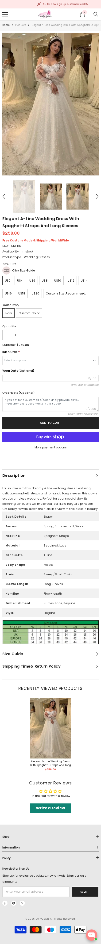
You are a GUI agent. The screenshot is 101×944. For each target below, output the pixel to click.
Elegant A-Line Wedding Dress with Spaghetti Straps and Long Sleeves (50, 763)
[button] (3, 196)
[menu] (5, 14)
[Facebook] (5, 903)
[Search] (96, 14)
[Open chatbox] (91, 935)
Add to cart (50, 423)
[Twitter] (22, 903)
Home (6, 25)
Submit (85, 891)
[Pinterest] (13, 903)
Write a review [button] (50, 808)
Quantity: (9, 326)
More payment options (51, 447)
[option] (50, 104)
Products (20, 25)
